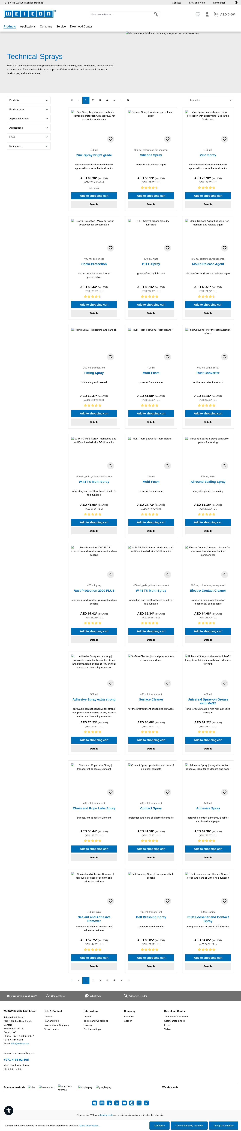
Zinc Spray (208, 155)
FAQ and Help (197, 2)
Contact (176, 2)
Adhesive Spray (208, 808)
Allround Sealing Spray (208, 482)
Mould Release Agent (208, 264)
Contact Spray (151, 808)
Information (91, 1011)
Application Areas (19, 118)
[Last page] (128, 100)
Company (129, 1011)
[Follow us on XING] (146, 1103)
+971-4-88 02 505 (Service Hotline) (23, 2)
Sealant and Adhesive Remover (94, 919)
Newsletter (219, 2)
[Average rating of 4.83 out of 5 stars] (208, 515)
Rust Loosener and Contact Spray (208, 919)
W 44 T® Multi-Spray (94, 482)
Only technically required (189, 1125)
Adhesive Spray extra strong (94, 699)
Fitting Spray (94, 373)
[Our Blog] (96, 1103)
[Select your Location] (236, 2)
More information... (90, 1125)
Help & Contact (53, 1011)
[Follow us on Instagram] (103, 1103)
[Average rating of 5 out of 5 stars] (151, 297)
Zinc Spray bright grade (94, 155)
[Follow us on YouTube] (125, 1103)
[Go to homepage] (30, 14)
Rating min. (15, 146)
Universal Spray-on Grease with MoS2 (208, 701)
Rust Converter (208, 373)
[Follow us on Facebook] (110, 1103)
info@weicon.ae (20, 1043)
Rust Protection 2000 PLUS (94, 590)
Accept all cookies (224, 1125)
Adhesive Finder (138, 995)
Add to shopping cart (94, 195)
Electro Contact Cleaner (208, 590)
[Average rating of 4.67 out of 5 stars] (208, 188)
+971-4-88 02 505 (16, 1059)
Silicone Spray (151, 155)
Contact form (58, 995)
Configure (159, 1125)
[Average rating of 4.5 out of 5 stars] (151, 188)
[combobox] (121, 14)
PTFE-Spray (151, 264)
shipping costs (106, 1115)
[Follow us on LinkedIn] (140, 1103)
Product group (17, 109)
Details (94, 204)
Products (14, 100)
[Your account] (207, 14)
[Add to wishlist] (110, 139)
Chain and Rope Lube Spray (94, 808)
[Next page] (121, 100)
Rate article (94, 188)
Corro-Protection (94, 264)
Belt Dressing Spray (151, 917)
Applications (16, 127)
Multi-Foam (151, 373)
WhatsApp (95, 995)
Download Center (174, 1011)
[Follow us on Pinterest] (133, 1103)
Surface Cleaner (151, 699)
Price (12, 136)
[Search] (156, 14)
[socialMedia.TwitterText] (118, 1103)
